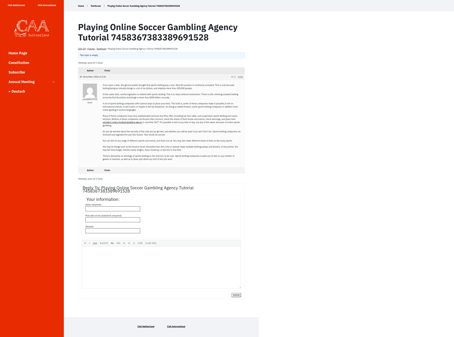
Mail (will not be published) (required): (103, 215)
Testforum (96, 6)
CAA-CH (82, 48)
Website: (89, 226)
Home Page (18, 53)
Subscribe (17, 72)
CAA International (47, 5)
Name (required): (93, 204)
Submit (236, 295)
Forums (91, 48)
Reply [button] (233, 77)
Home (81, 6)
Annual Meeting (22, 81)
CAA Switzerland (16, 5)
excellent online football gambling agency (122, 122)
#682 (240, 76)
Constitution (19, 62)
